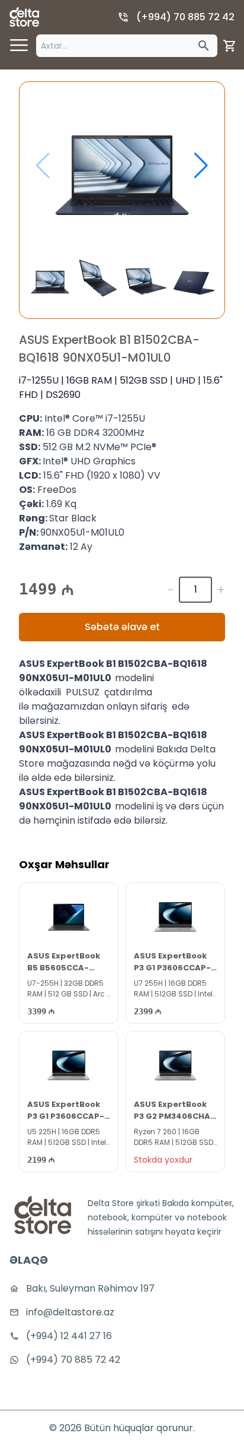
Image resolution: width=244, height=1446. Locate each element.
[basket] (230, 46)
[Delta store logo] (24, 17)
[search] (204, 46)
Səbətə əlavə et (122, 627)
